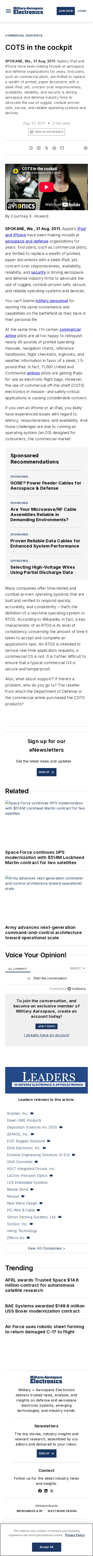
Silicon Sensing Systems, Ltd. (31, 1217)
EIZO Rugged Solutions (26, 1141)
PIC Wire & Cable (21, 1210)
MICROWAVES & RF (30, 1511)
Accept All (46, 1547)
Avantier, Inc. (17, 1113)
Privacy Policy (75, 1535)
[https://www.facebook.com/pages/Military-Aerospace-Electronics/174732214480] (40, 1491)
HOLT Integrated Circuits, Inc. (31, 1168)
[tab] (17, 968)
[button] (8, 11)
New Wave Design (22, 1203)
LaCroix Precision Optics (27, 1175)
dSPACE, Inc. (18, 1134)
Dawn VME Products (24, 1120)
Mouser (13, 1196)
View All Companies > (46, 1248)
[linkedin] (39, 148)
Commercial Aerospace (24, 35)
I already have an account (46, 1035)
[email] (62, 148)
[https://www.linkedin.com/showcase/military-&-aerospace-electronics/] (46, 1491)
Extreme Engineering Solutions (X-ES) (38, 1155)
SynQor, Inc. (17, 1224)
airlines (33, 373)
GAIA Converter (20, 1162)
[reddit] (54, 148)
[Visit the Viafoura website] (76, 989)
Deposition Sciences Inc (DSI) (32, 1127)
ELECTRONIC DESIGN (62, 1511)
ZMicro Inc (16, 1238)
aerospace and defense (26, 241)
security (38, 272)
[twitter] (46, 148)
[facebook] (31, 148)
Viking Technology (22, 1231)
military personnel (51, 300)
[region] (46, 979)
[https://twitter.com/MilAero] (52, 1491)
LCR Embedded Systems (27, 1182)
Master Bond (17, 1189)
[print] (85, 148)
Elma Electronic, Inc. (24, 1148)
